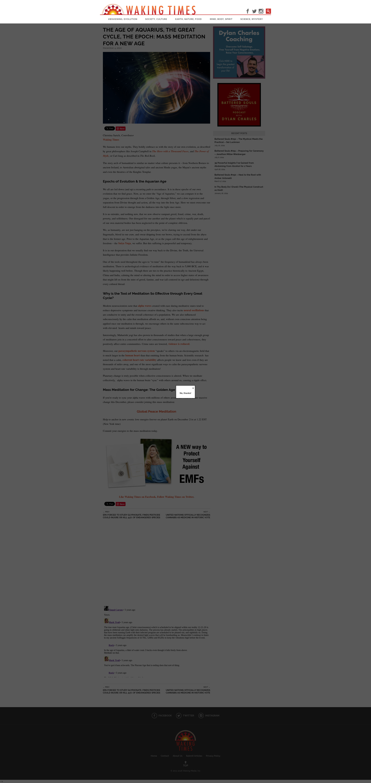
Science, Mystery (251, 19)
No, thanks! (185, 393)
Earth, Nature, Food (188, 19)
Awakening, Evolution (122, 19)
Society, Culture (156, 19)
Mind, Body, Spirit (221, 19)
